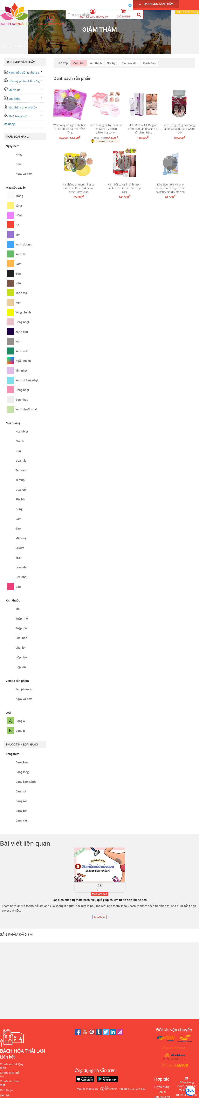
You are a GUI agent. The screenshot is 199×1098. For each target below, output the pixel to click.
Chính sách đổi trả (9, 1074)
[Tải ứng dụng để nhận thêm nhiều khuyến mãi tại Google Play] (107, 1079)
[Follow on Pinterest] (92, 1034)
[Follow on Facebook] (78, 1034)
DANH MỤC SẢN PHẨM (158, 4)
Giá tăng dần (129, 63)
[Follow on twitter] (106, 1034)
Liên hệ (5, 1095)
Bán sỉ (162, 1092)
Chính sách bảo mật (10, 1083)
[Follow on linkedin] (113, 1034)
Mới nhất (79, 63)
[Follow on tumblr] (99, 1034)
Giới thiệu (6, 1090)
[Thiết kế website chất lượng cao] (107, 1088)
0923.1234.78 (56, 24)
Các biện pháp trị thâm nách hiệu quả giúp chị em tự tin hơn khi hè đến (99, 900)
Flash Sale (149, 63)
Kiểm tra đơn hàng (187, 12)
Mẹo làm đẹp (99, 894)
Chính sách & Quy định (11, 1066)
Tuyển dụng (161, 1087)
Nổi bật (111, 63)
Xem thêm (99, 917)
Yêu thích (96, 63)
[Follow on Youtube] (85, 1034)
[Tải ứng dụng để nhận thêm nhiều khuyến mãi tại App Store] (85, 1079)
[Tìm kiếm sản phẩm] (138, 14)
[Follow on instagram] (120, 1034)
